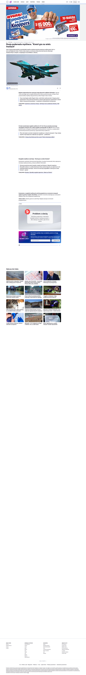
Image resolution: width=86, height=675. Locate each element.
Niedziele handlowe (46, 645)
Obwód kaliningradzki (46, 646)
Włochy (26, 649)
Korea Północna (27, 644)
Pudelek (7, 648)
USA (25, 653)
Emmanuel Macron (65, 648)
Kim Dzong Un (64, 644)
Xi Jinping (63, 650)
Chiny (44, 648)
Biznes (43, 1)
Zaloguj (75, 1)
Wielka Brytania (27, 657)
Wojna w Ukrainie (46, 650)
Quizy (27, 1)
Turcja (26, 646)
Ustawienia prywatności (61, 664)
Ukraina (26, 645)
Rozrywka (32, 1)
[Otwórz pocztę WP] (67, 2)
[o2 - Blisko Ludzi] (12, 2)
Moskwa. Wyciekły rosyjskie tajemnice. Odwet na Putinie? (38, 172)
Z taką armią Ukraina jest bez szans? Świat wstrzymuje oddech (39, 137)
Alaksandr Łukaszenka (65, 649)
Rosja (25, 648)
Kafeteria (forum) (8, 645)
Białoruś (26, 655)
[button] (70, 2)
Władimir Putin (64, 646)
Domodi (7, 644)
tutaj (28, 672)
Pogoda (38, 1)
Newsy (44, 644)
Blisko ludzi (16, 1)
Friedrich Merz (64, 653)
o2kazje (22, 1)
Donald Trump (64, 645)
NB (9, 87)
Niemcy (26, 654)
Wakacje (44, 653)
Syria (25, 650)
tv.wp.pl (7, 646)
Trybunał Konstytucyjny (47, 649)
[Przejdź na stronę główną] (7, 2)
